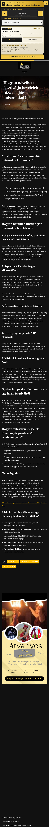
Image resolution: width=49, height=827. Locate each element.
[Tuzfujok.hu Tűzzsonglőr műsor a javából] (24, 65)
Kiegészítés (32, 40)
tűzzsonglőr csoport (29, 562)
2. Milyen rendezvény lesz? (12, 18)
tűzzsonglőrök (9, 566)
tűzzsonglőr (13, 562)
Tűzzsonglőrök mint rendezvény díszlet (17, 825)
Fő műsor (12, 40)
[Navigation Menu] (24, 73)
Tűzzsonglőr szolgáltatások (11, 817)
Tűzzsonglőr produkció (11, 821)
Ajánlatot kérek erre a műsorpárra (22, 57)
